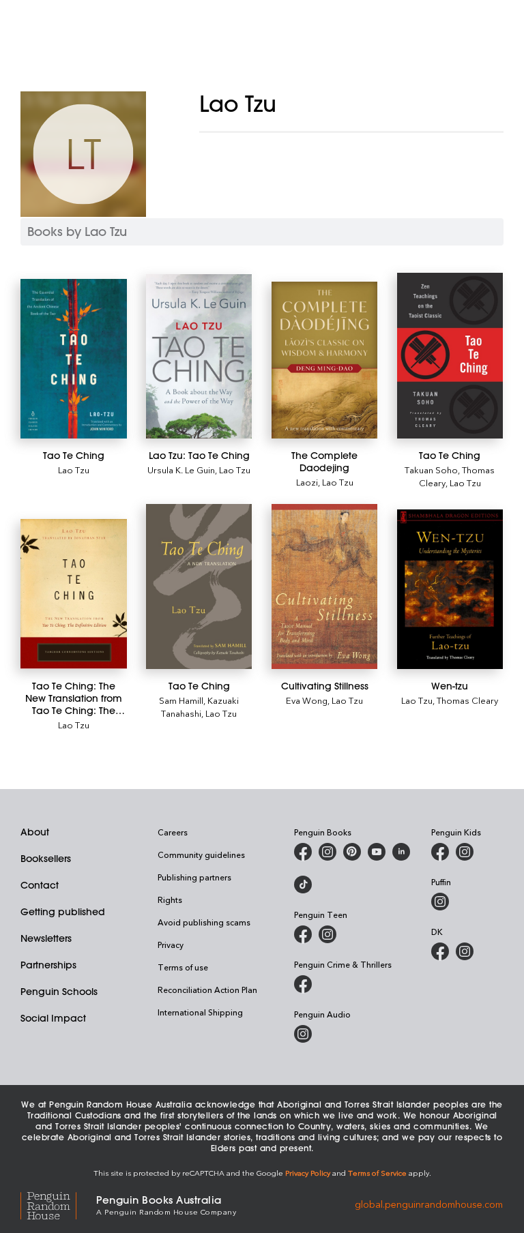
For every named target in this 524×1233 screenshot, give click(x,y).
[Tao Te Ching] (73, 358)
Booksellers (45, 858)
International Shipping (200, 1012)
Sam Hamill (181, 700)
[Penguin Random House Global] (58, 1204)
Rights (170, 899)
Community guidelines (201, 854)
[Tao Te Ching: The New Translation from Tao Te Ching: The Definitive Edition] (73, 594)
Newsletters (46, 938)
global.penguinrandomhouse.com (429, 1204)
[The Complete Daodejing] (325, 360)
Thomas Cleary (467, 700)
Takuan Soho (431, 469)
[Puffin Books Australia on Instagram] (440, 901)
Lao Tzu (73, 469)
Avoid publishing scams (204, 922)
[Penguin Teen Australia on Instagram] (327, 934)
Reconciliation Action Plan (207, 989)
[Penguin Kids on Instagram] (465, 852)
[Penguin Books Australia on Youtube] (376, 852)
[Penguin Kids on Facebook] (440, 852)
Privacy (171, 944)
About (34, 832)
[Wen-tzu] (450, 589)
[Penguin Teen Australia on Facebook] (303, 934)
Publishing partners (194, 877)
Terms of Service (377, 1172)
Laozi (307, 481)
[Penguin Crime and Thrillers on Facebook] (303, 984)
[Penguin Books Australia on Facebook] (303, 852)
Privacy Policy (307, 1172)
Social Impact (53, 1018)
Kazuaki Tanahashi (200, 706)
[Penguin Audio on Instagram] (303, 1034)
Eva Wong (307, 700)
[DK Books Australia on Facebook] (440, 951)
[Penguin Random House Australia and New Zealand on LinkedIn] (401, 852)
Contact (39, 885)
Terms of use (183, 967)
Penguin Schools (59, 991)
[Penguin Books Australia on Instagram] (327, 852)
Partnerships (48, 965)
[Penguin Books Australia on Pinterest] (352, 852)
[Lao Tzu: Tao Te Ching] (199, 356)
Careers (173, 832)
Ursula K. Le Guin (181, 469)
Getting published (62, 912)
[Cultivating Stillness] (325, 586)
